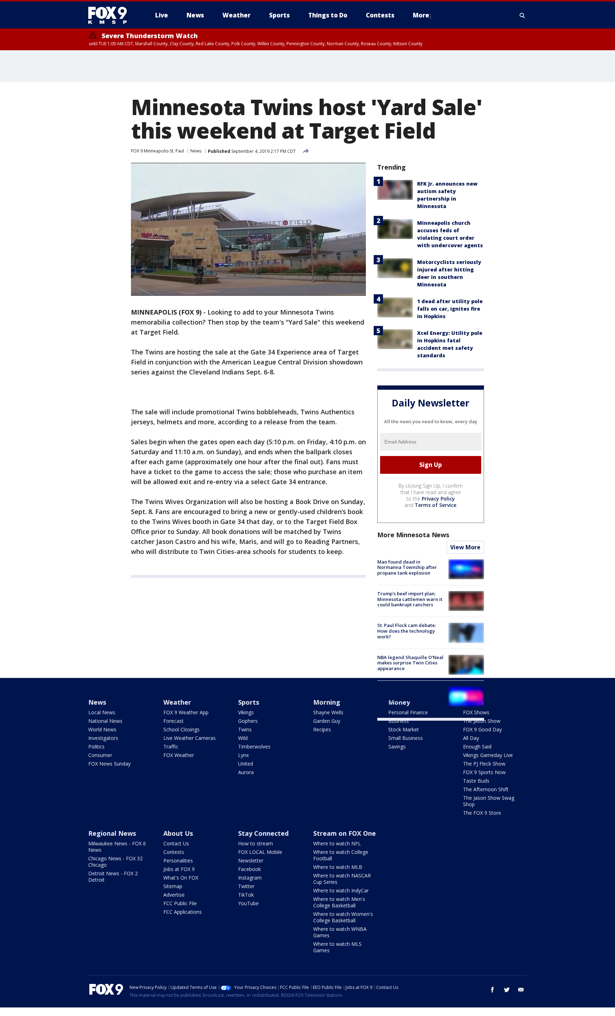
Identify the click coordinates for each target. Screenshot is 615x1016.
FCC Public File (180, 903)
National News (105, 720)
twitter (506, 989)
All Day (471, 738)
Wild (243, 738)
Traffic (170, 746)
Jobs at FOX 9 (179, 869)
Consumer (100, 755)
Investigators (103, 738)
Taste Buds (476, 780)
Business (398, 720)
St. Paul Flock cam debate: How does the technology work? (406, 630)
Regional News (112, 833)
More (421, 15)
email (521, 989)
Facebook (249, 869)
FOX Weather (178, 755)
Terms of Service (435, 505)
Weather (177, 702)
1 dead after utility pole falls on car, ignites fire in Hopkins (450, 309)
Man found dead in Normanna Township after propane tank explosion (407, 567)
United (245, 763)
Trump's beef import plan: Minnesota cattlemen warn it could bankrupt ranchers (409, 599)
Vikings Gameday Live (488, 755)
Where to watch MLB (337, 867)
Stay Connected (263, 833)
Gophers (248, 720)
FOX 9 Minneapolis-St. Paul (157, 151)
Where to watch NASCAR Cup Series (342, 878)
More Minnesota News (413, 534)
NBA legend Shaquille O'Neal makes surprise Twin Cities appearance (410, 663)
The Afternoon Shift (486, 789)
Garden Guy (326, 720)
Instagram (250, 877)
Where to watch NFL (337, 843)
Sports (248, 702)
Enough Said (477, 746)
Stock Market (403, 729)
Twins (245, 729)
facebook (492, 989)
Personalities (178, 860)
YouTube (248, 903)
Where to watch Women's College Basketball (343, 917)
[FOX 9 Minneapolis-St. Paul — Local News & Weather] (111, 15)
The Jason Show (481, 720)
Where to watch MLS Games (337, 947)
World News (102, 729)
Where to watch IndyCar (341, 890)
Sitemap (172, 886)
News (195, 151)
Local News (101, 712)
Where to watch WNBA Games (340, 932)
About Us (178, 833)
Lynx (243, 755)
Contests (173, 852)
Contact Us (176, 843)
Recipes (322, 729)
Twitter (246, 886)
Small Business (405, 738)
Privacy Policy (438, 498)
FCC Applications (182, 911)
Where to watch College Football (340, 855)
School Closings (181, 729)
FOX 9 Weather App (186, 712)
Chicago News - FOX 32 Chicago (115, 861)
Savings (397, 746)
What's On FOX (180, 877)
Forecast (173, 720)
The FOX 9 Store (482, 812)
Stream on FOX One (344, 833)
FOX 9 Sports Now (484, 772)
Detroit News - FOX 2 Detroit (113, 876)
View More (465, 547)
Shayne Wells (328, 712)
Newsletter (250, 860)
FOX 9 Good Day (482, 729)
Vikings (246, 712)
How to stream (255, 843)
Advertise (174, 894)
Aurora (246, 772)
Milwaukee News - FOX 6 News (117, 846)
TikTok (246, 894)
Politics (96, 746)
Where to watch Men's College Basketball (339, 902)
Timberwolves (254, 746)
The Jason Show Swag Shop (488, 801)
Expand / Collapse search (522, 15)
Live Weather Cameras (189, 738)
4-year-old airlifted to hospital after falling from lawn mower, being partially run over (409, 697)
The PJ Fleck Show (484, 763)
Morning (326, 702)
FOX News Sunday (109, 763)
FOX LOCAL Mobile (260, 852)
